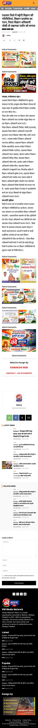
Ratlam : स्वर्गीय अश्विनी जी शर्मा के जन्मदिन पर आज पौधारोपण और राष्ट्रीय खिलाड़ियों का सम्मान (23, 503)
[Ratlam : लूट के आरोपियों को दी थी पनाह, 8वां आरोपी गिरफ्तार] (7, 446)
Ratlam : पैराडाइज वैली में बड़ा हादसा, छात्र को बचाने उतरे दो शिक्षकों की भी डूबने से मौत (22, 434)
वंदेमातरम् (9, 35)
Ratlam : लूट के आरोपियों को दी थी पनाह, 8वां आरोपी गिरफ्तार (24, 446)
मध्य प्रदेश (4, 29)
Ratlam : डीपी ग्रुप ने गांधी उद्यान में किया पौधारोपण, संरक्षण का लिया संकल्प (24, 523)
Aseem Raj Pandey (17, 439)
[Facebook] (14, 40)
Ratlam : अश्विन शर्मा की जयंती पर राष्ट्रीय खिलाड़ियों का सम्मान (24, 465)
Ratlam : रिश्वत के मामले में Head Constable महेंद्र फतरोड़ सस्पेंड (22, 474)
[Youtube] (25, 594)
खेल (14, 461)
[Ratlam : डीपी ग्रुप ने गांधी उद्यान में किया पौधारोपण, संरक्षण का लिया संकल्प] (7, 523)
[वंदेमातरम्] (3, 35)
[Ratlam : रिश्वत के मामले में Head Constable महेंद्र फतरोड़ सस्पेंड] (7, 474)
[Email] (23, 40)
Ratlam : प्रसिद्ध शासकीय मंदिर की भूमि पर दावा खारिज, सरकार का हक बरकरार (24, 455)
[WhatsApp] (10, 40)
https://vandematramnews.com (19, 408)
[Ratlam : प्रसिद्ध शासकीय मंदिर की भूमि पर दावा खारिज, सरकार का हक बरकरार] (7, 455)
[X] (19, 40)
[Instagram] (17, 594)
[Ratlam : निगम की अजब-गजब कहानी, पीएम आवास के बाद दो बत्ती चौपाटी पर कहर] (7, 514)
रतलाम (9, 29)
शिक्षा (12, 29)
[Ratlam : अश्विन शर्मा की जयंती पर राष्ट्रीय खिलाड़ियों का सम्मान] (7, 465)
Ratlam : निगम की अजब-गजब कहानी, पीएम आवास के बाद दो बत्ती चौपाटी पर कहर (24, 514)
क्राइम (14, 428)
